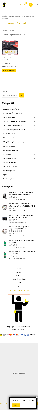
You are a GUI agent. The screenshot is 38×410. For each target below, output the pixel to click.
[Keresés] (21, 95)
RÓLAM (19, 272)
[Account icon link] (37, 4)
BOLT (19, 283)
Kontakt (16, 405)
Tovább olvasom (8, 70)
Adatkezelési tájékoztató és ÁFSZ (19, 290)
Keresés (4, 92)
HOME (19, 269)
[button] (20, 4)
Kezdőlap (5, 16)
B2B (19, 286)
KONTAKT (19, 276)
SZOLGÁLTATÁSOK (19, 279)
